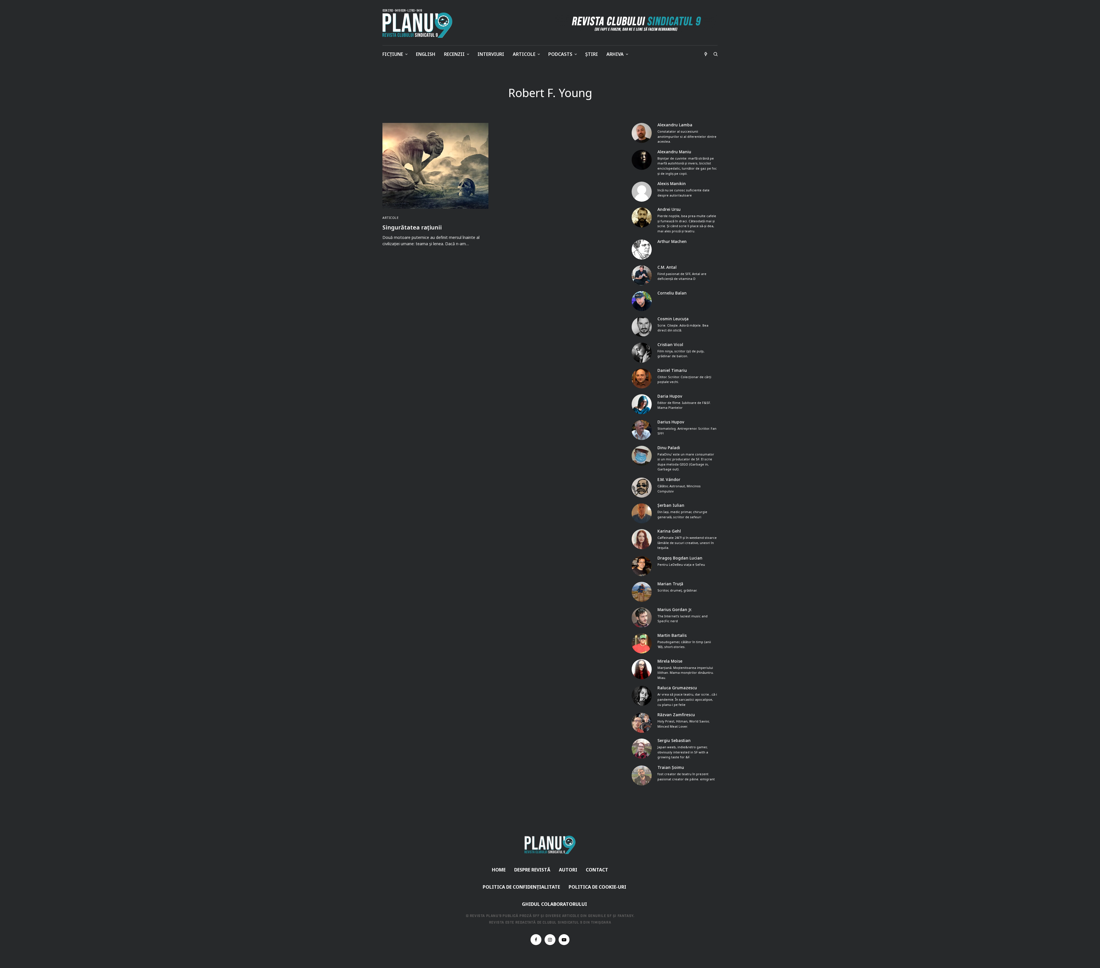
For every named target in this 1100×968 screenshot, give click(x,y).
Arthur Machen (672, 241)
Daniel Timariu (672, 370)
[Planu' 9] (418, 23)
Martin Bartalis (672, 635)
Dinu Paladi (668, 448)
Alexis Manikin (671, 184)
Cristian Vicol (670, 345)
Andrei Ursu (669, 209)
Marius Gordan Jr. (674, 610)
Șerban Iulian (670, 505)
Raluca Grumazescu (677, 688)
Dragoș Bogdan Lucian (679, 558)
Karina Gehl (669, 531)
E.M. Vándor (668, 480)
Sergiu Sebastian (674, 741)
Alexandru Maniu (674, 152)
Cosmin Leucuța (673, 319)
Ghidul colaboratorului (554, 904)
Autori (568, 870)
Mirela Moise (669, 661)
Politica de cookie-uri (597, 887)
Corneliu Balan (672, 293)
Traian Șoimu (670, 767)
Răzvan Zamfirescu (676, 715)
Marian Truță (670, 584)
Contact (597, 870)
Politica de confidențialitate (521, 887)
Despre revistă (532, 870)
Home (499, 870)
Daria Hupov (669, 396)
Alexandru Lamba (674, 125)
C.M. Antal (667, 267)
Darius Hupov (670, 422)
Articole (390, 217)
